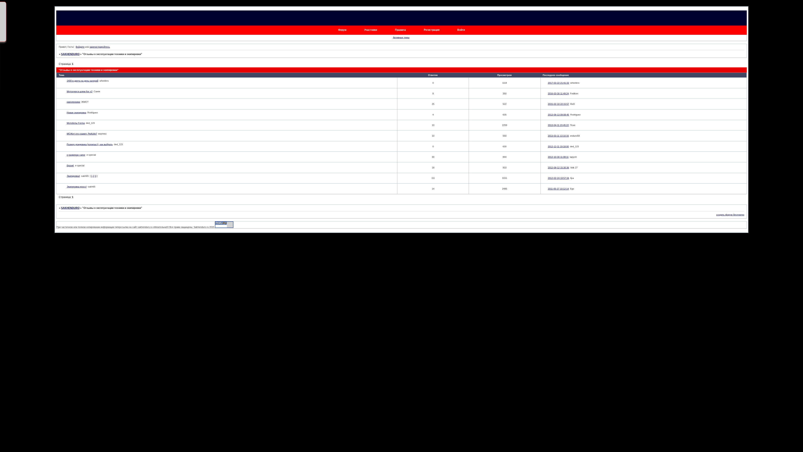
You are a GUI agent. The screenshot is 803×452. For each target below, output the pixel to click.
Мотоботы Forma (76, 123)
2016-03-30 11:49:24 (558, 93)
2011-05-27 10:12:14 (558, 188)
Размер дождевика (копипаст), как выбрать (90, 144)
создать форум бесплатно (730, 214)
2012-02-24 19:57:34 (558, 178)
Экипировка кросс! (77, 186)
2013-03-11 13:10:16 (558, 136)
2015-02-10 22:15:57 (558, 104)
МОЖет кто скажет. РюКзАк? (82, 133)
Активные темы (401, 37)
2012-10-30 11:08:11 (558, 157)
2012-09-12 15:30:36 (558, 167)
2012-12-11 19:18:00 (558, 146)
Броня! (70, 165)
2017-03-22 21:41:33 (558, 83)
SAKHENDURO (70, 54)
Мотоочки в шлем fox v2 (79, 91)
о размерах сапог (76, 155)
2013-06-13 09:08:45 (558, 114)
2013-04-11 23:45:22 (558, 125)
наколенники (73, 102)
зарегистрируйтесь (100, 47)
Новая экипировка (76, 112)
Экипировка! (73, 176)
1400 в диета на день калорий (82, 81)
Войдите (80, 47)
